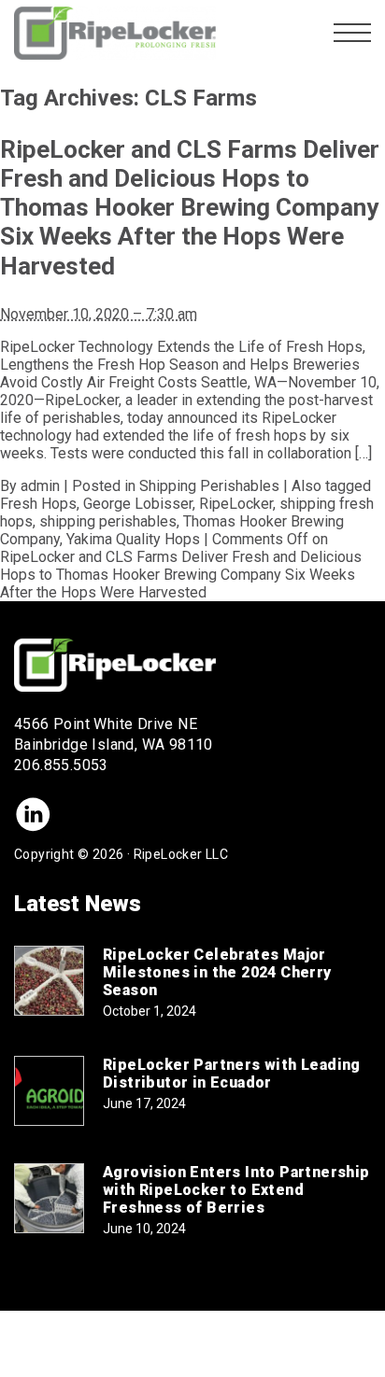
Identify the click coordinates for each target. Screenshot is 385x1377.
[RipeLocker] (115, 33)
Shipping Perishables (209, 486)
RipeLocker (236, 504)
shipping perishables (108, 521)
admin (40, 486)
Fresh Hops (38, 504)
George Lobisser (137, 504)
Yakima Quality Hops (133, 539)
